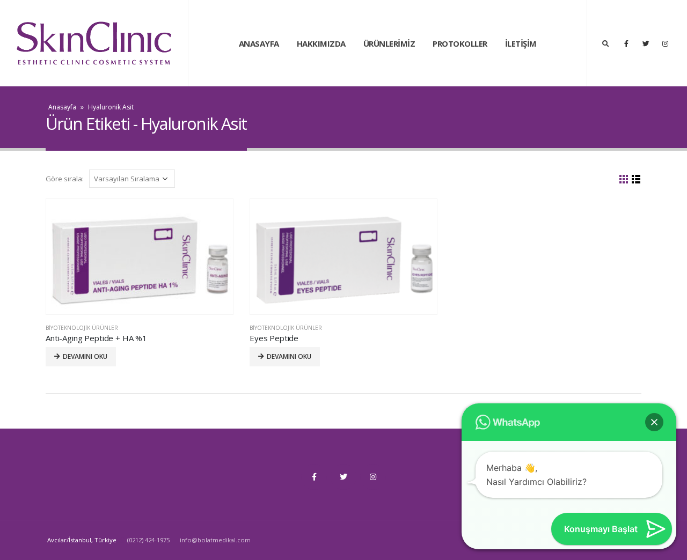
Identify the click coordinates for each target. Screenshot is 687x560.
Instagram (373, 477)
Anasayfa (62, 107)
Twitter (343, 477)
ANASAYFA (259, 43)
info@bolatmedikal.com (215, 540)
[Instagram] (665, 43)
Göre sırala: (65, 178)
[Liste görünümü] (636, 179)
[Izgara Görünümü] (624, 179)
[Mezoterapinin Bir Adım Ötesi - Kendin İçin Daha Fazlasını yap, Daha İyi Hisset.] (93, 43)
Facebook (314, 477)
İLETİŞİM (521, 43)
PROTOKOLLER (460, 43)
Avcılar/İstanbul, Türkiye (82, 540)
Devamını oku (85, 356)
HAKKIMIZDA (321, 43)
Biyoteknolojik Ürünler (82, 327)
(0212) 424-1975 (149, 540)
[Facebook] (626, 43)
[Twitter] (646, 43)
